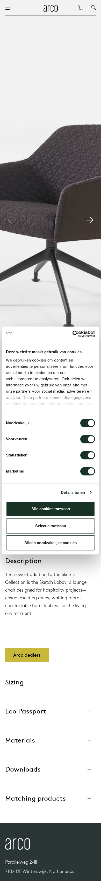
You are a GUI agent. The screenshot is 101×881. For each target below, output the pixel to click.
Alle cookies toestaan (50, 509)
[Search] (93, 8)
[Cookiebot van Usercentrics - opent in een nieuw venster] (72, 333)
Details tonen (73, 492)
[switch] (87, 439)
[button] (89, 220)
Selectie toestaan (50, 526)
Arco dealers (27, 655)
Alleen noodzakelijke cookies (50, 542)
